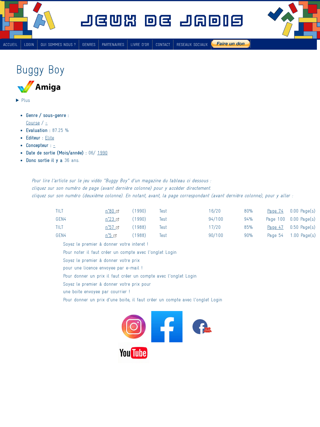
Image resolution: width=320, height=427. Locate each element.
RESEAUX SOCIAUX (192, 44)
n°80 (110, 211)
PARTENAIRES (113, 44)
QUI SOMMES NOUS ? (58, 44)
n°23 (110, 219)
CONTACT (163, 44)
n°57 (110, 227)
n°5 (109, 235)
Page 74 (275, 211)
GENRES (88, 44)
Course (33, 122)
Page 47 (275, 227)
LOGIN (29, 44)
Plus (25, 100)
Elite (49, 137)
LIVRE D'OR (140, 44)
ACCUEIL (10, 44)
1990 (102, 152)
